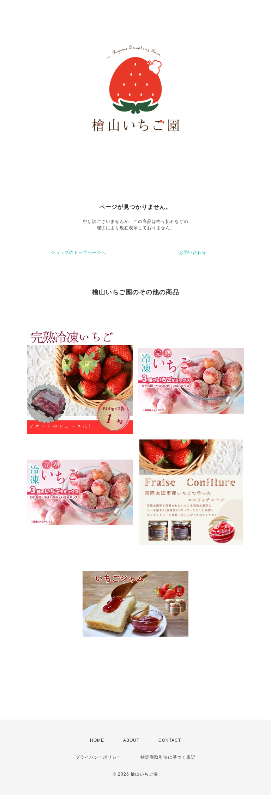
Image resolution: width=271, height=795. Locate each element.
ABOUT (131, 740)
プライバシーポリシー (98, 757)
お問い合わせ (192, 252)
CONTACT (169, 740)
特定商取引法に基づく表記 (167, 757)
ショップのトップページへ (78, 252)
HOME (97, 740)
